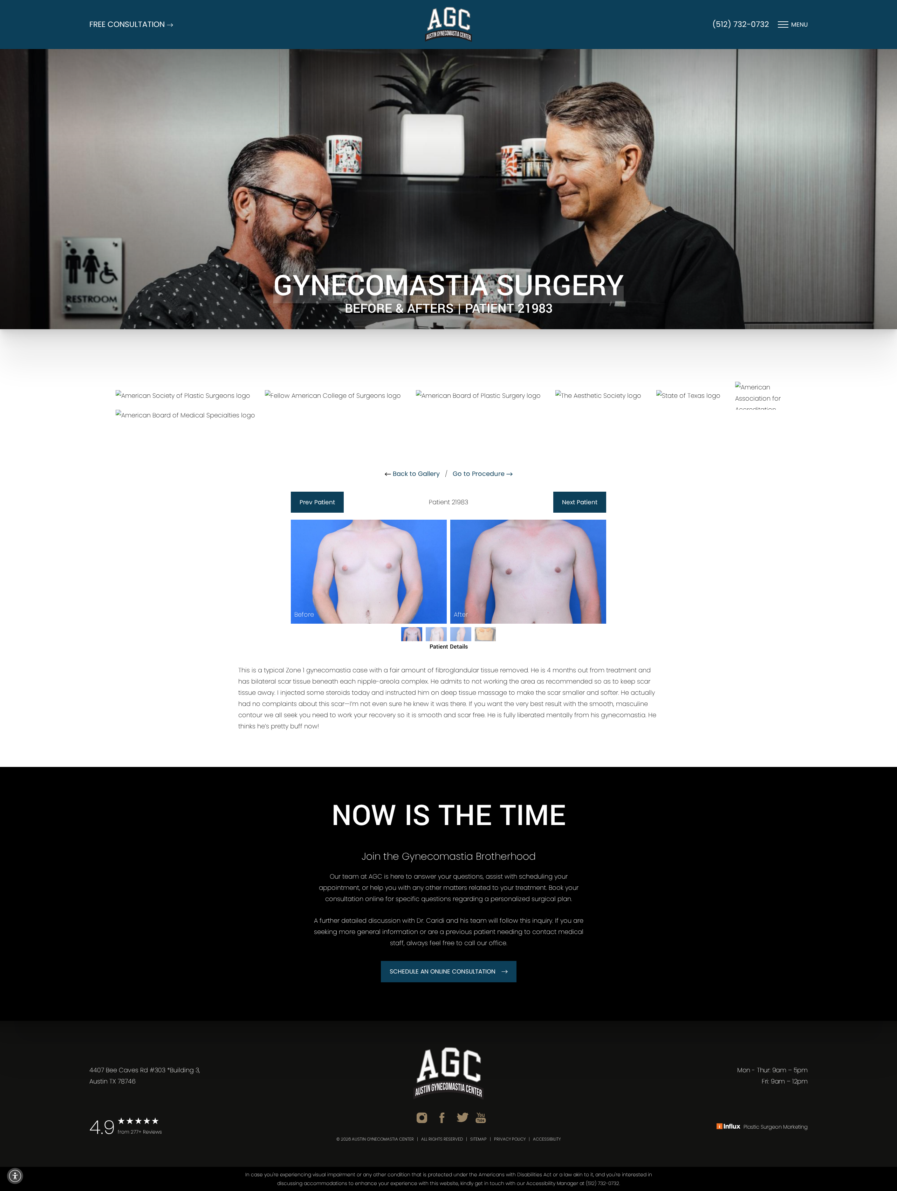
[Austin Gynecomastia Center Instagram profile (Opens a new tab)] (421, 1117)
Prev (317, 502)
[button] (15, 1176)
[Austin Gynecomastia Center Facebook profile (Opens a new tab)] (442, 1117)
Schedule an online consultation (442, 971)
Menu (799, 24)
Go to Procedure (479, 473)
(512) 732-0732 (740, 24)
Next (579, 502)
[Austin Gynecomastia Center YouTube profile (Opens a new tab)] (480, 1117)
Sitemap (478, 1139)
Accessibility (547, 1139)
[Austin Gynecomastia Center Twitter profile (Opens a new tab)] (463, 1117)
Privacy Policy (510, 1139)
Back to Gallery (415, 473)
